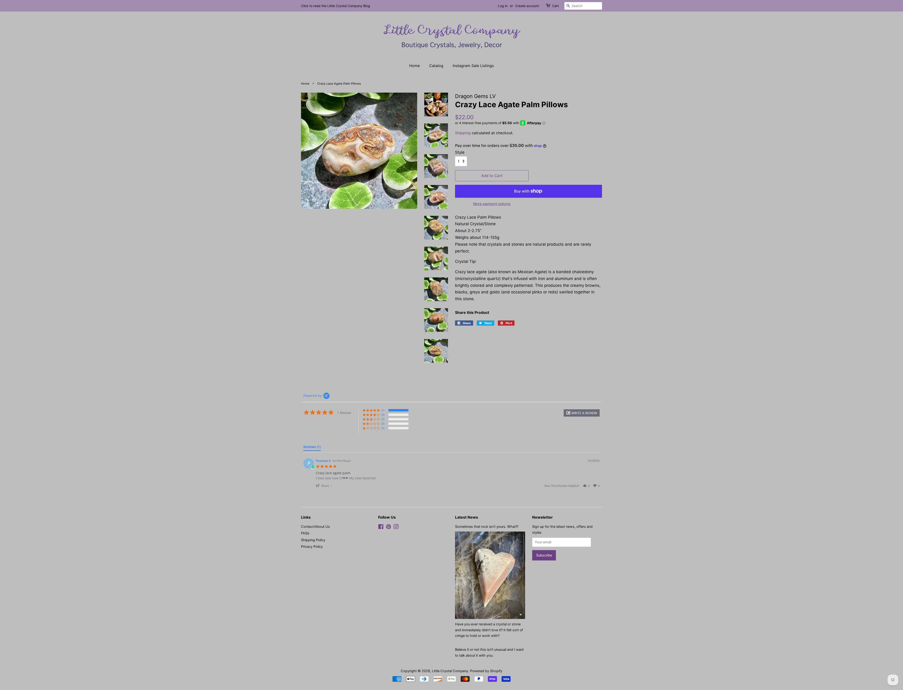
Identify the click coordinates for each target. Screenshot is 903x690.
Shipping (463, 132)
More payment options (492, 203)
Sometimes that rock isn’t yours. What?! (486, 526)
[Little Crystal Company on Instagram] (396, 527)
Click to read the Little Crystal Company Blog (335, 6)
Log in (502, 6)
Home (414, 65)
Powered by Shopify (486, 671)
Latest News (466, 517)
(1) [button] (382, 410)
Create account (527, 6)
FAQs (305, 533)
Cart (555, 6)
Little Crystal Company (450, 671)
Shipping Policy (313, 540)
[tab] (312, 448)
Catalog (436, 65)
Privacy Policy (312, 546)
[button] (582, 413)
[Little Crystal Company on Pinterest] (388, 527)
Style (459, 152)
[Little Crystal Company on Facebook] (381, 527)
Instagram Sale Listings (473, 65)
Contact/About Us (315, 526)
